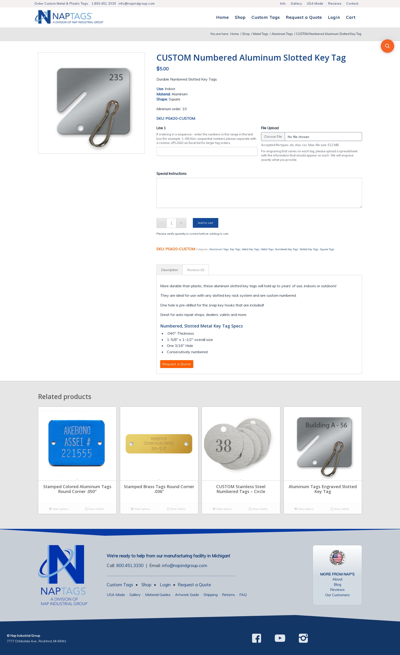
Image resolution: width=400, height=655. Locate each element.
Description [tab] (169, 270)
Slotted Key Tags (309, 249)
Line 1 (161, 128)
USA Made (315, 3)
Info (283, 3)
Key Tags (235, 249)
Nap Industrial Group (25, 635)
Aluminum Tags (219, 249)
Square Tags (327, 249)
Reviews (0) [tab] (195, 270)
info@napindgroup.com (137, 3)
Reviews (335, 3)
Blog (337, 584)
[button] (387, 46)
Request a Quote (194, 584)
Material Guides (158, 594)
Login (165, 584)
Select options (60, 509)
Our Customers (337, 595)
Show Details (96, 509)
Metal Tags (267, 249)
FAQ (243, 594)
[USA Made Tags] (337, 558)
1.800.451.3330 (103, 3)
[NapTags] (73, 17)
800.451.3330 (130, 565)
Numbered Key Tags (286, 249)
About (337, 579)
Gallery (296, 3)
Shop (146, 584)
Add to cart (205, 223)
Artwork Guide (187, 594)
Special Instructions (171, 173)
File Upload (270, 128)
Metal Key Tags (250, 249)
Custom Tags (120, 584)
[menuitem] (283, 3)
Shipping (210, 594)
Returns (228, 594)
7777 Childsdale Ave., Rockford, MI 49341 (36, 641)
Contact (352, 3)
